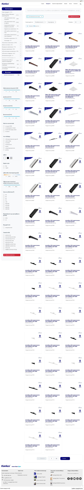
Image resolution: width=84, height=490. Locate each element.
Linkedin (80, 478)
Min (6, 91)
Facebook (68, 478)
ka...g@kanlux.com (7, 477)
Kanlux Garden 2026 (41, 480)
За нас (70, 3)
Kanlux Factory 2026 (41, 483)
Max (13, 91)
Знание (65, 3)
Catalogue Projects (41, 477)
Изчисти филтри (10, 255)
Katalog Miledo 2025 (57, 475)
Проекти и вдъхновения (57, 3)
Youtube (74, 478)
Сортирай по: (29, 22)
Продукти (48, 3)
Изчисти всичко (75, 16)
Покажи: (70, 22)
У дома (42, 3)
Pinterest (77, 478)
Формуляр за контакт (22, 475)
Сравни (29, 53)
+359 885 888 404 (7, 475)
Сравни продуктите (77, 488)
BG (81, 1)
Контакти (75, 3)
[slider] (3, 90)
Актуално (20, 473)
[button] (81, 1)
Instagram (71, 478)
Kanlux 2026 (39, 473)
